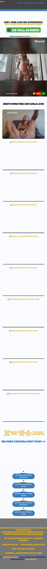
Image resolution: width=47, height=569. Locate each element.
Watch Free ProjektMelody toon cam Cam (23, 504)
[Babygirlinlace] (23, 394)
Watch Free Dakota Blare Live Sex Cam (23, 476)
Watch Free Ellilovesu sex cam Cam (23, 485)
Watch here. (34, 36)
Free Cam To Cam (10, 545)
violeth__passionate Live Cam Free (23, 553)
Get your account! (18, 538)
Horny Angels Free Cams (33, 545)
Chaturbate (31, 559)
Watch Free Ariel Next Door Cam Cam (23, 494)
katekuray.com (2, 1)
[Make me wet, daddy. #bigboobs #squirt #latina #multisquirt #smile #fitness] (23, 142)
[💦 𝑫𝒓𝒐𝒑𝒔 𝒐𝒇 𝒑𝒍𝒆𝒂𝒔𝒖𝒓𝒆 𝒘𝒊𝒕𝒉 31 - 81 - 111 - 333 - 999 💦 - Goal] (23, 268)
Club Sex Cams (7, 433)
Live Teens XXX (21, 433)
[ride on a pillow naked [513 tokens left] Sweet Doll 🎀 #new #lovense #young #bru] (23, 205)
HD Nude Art (28, 433)
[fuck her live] (23, 173)
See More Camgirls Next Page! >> (23, 441)
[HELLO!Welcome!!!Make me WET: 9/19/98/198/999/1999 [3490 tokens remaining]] (23, 236)
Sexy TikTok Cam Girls (23, 549)
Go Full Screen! (24, 30)
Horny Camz (14, 433)
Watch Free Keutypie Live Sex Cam (23, 513)
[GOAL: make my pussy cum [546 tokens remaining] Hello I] (23, 331)
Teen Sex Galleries (37, 433)
